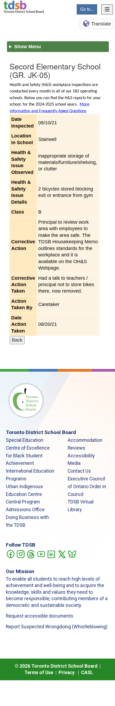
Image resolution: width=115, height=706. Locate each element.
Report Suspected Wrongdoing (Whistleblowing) (57, 626)
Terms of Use (38, 672)
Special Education (24, 440)
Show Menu (27, 46)
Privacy (67, 672)
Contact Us (79, 471)
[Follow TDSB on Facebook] (10, 553)
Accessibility (81, 455)
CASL (87, 672)
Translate (101, 24)
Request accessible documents (39, 616)
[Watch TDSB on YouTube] (41, 553)
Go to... (87, 9)
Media (74, 463)
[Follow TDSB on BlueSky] (71, 553)
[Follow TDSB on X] (61, 553)
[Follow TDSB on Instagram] (20, 553)
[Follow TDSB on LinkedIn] (51, 553)
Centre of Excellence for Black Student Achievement (28, 455)
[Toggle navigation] (107, 9)
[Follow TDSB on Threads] (30, 553)
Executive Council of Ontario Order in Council (87, 486)
